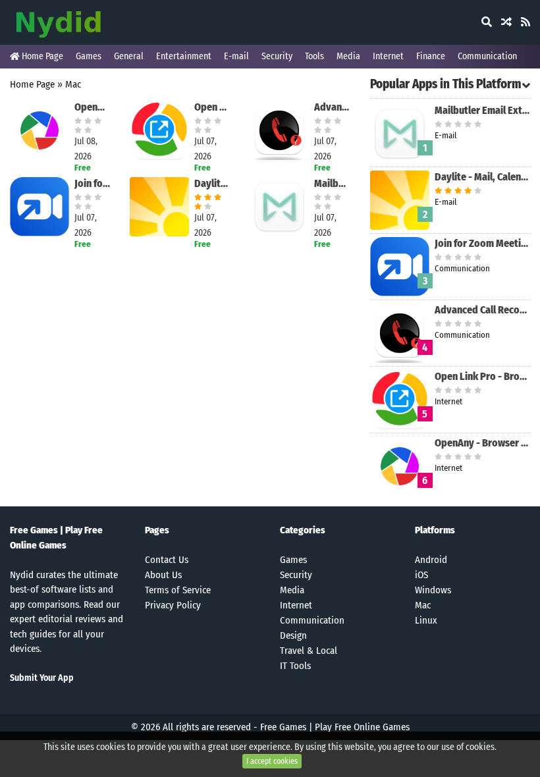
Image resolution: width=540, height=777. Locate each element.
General (129, 56)
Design (293, 635)
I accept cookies (272, 761)
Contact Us (166, 560)
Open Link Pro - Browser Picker (212, 107)
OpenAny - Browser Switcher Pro (92, 107)
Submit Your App (42, 677)
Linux (426, 620)
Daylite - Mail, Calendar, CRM (212, 183)
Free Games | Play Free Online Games (335, 727)
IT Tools (295, 666)
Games (88, 56)
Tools (314, 56)
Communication (487, 56)
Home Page (41, 56)
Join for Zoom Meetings (92, 183)
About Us (163, 575)
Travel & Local (308, 650)
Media (348, 56)
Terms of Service (178, 590)
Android (431, 560)
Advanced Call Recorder (332, 107)
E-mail (236, 56)
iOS (421, 575)
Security (276, 56)
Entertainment (183, 56)
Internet (388, 56)
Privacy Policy (173, 605)
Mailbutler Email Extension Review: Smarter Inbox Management (332, 183)
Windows (433, 590)
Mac (73, 84)
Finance (430, 56)
